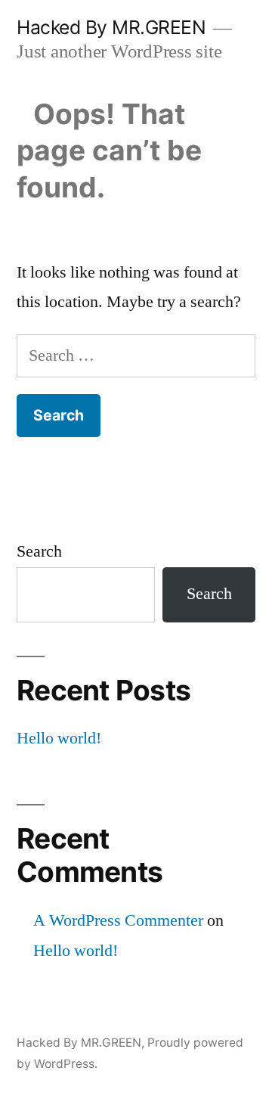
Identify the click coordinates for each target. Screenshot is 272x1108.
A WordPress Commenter (118, 920)
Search (39, 551)
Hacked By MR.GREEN (111, 27)
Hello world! (59, 738)
